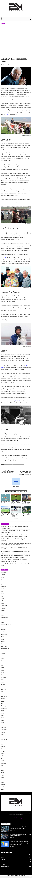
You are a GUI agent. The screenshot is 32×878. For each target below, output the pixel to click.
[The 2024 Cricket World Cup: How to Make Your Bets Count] (5, 509)
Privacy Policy (10, 875)
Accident (3, 574)
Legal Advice (4, 696)
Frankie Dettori (18, 401)
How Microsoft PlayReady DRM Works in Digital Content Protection (14, 539)
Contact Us (3, 608)
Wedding (3, 784)
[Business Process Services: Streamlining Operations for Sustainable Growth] (5, 829)
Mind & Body (4, 708)
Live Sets (3, 701)
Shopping (3, 746)
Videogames (4, 780)
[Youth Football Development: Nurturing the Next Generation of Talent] (26, 497)
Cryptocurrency (4, 617)
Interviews (3, 689)
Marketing (3, 706)
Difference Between (6, 625)
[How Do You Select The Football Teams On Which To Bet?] (26, 509)
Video (2, 777)
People (2, 722)
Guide (2, 663)
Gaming (2, 658)
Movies (2, 710)
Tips (2, 765)
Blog (2, 591)
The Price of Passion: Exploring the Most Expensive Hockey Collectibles (15, 515)
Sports (5, 21)
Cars (2, 596)
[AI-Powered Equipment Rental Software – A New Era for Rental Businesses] (5, 836)
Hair (2, 665)
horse (6, 464)
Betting (2, 582)
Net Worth (3, 718)
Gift (1, 660)
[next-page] (17, 519)
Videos (2, 782)
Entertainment (4, 632)
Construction (4, 605)
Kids (2, 691)
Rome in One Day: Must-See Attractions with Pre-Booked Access (15, 564)
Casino (2, 598)
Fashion (2, 639)
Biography (3, 586)
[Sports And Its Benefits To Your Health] (5, 497)
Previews (3, 725)
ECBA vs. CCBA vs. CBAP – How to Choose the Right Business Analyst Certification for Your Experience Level (16, 543)
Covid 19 (3, 615)
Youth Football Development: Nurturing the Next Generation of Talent (26, 503)
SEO (2, 741)
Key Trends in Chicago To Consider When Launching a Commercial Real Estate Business (14, 560)
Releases (3, 732)
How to (2, 682)
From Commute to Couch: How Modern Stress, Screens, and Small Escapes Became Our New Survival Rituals (15, 556)
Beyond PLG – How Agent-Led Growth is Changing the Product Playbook (14, 548)
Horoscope (3, 677)
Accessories (4, 572)
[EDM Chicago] (16, 8)
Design (2, 622)
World (2, 787)
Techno (2, 760)
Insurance (3, 687)
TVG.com (7, 114)
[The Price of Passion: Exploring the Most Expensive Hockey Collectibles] (16, 509)
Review (2, 734)
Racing (22, 464)
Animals (3, 577)
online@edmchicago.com (18, 818)
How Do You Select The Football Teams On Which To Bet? (26, 514)
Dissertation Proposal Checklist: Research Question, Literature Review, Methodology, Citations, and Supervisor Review (16, 535)
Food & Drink (4, 646)
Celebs (2, 603)
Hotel (2, 679)
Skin (2, 749)
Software (3, 751)
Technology (3, 763)
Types (2, 772)
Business (3, 594)
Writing (2, 789)
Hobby (2, 672)
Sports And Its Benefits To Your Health (5, 502)
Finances (3, 644)
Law (2, 694)
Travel (2, 770)
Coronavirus (3, 613)
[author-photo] (16, 481)
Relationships (4, 729)
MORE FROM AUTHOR (21, 491)
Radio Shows (4, 727)
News (2, 720)
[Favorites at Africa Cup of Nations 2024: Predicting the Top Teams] (16, 497)
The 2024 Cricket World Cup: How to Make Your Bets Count (5, 514)
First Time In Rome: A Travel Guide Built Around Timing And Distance (15, 552)
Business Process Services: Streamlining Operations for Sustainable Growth (14, 527)
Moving (2, 713)
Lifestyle (3, 698)
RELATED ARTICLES (10, 491)
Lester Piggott (16, 464)
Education (3, 629)
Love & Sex (3, 703)
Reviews (3, 737)
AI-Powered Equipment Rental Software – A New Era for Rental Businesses (14, 531)
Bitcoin (2, 589)
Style (2, 756)
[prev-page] (15, 519)
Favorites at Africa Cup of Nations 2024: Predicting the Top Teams (15, 502)
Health (2, 667)
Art (1, 579)
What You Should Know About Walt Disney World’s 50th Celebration (24, 472)
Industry (3, 684)
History (2, 670)
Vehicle (2, 775)
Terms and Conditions (20, 875)
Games (2, 656)
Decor (2, 620)
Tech (2, 758)
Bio (1, 584)
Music (2, 715)
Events (2, 636)
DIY (2, 627)
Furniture (3, 651)
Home (2, 21)
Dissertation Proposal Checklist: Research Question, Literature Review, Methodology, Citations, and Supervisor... (19, 843)
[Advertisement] (16, 41)
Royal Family (4, 739)
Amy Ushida (5, 64)
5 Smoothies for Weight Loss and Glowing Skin (7, 471)
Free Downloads (5, 648)
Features (3, 641)
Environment (4, 634)
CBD (2, 601)
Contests (3, 610)
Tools (2, 768)
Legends (10, 464)
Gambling (3, 653)
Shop (2, 744)
